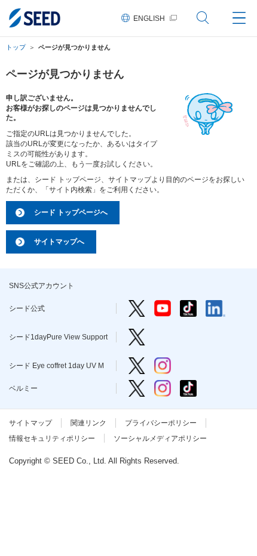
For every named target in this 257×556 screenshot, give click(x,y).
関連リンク (88, 423)
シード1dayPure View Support (136, 337)
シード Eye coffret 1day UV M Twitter (136, 365)
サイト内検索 (203, 18)
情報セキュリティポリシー (52, 438)
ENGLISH (149, 18)
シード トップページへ (71, 212)
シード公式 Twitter (136, 308)
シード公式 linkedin (215, 308)
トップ (16, 47)
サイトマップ (30, 423)
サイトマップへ (59, 241)
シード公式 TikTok (188, 308)
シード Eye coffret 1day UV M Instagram (162, 365)
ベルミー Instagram (162, 388)
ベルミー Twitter (136, 388)
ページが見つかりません (74, 47)
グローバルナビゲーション (239, 18)
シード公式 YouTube (162, 308)
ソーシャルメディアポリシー (160, 438)
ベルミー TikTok (188, 388)
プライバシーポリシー (161, 423)
